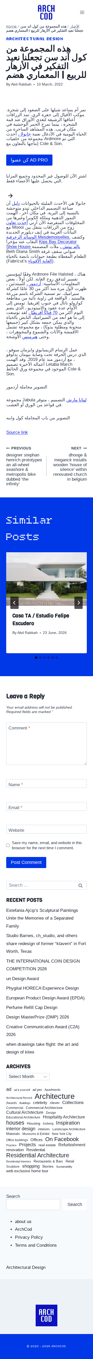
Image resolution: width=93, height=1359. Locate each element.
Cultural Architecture (24, 1112)
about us (23, 1221)
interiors (44, 1129)
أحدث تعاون (17, 222)
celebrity (40, 1103)
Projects (27, 1144)
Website (16, 830)
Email (15, 807)
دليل (16, 203)
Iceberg (48, 1123)
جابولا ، (24, 134)
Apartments (52, 1090)
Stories (47, 1166)
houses (15, 1123)
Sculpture (13, 1166)
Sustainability (64, 1166)
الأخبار (74, 26)
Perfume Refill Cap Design (31, 1007)
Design (51, 1113)
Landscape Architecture (69, 1129)
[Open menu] (82, 12)
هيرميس (29, 336)
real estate (47, 1145)
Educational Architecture (23, 1117)
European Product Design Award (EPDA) (45, 998)
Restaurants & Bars (48, 1161)
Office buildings (17, 1140)
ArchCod (23, 1229)
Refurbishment (71, 1145)
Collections (73, 1102)
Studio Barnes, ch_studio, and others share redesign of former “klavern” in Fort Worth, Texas (46, 943)
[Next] (78, 603)
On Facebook (62, 1139)
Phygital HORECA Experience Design (42, 988)
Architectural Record (19, 1098)
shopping (31, 1166)
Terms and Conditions (36, 1245)
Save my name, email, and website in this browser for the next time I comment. (47, 845)
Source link (17, 432)
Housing (33, 1123)
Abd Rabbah (21, 84)
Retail (70, 1161)
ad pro (37, 1090)
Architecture (55, 1096)
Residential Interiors (18, 1161)
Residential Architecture (37, 1155)
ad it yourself (22, 1089)
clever (55, 1103)
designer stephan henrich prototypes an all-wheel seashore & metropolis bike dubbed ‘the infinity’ (24, 466)
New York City (62, 1133)
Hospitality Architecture (64, 1117)
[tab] (36, 657)
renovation (15, 1150)
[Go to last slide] (14, 603)
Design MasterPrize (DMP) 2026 (37, 1017)
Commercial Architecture (44, 1108)
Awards (11, 1103)
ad (8, 1089)
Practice (11, 1145)
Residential (35, 1150)
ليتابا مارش (76, 399)
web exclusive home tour (27, 1171)
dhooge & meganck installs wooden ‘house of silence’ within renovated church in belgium (70, 464)
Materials (13, 1134)
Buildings (24, 1103)
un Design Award (22, 978)
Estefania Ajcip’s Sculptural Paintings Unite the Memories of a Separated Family (42, 918)
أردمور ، (33, 283)
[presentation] (46, 579)
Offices (36, 1140)
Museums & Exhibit (35, 1133)
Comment (19, 728)
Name (16, 784)
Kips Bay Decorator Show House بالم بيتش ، (43, 244)
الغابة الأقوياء (40, 261)
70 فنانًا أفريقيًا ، (42, 312)
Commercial (14, 1107)
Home (11, 26)
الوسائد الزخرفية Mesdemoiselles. (38, 237)
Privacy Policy (29, 1237)
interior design (20, 1128)
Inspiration (68, 1123)
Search (13, 1196)
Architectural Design (35, 39)
